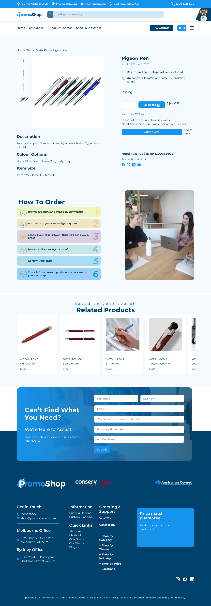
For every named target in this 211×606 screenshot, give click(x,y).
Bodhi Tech (110, 597)
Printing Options (80, 513)
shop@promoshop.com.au (38, 518)
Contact (164, 27)
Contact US (107, 524)
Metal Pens (43, 50)
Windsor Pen (28, 363)
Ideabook (75, 535)
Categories (36, 27)
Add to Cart (152, 131)
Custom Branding (81, 517)
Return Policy (177, 597)
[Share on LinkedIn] (134, 165)
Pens (30, 50)
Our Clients (76, 543)
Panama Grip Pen (160, 363)
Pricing (127, 92)
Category (105, 517)
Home (21, 27)
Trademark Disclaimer (131, 597)
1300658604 (29, 514)
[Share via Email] (139, 165)
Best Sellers (73, 359)
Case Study (76, 539)
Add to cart (188, 131)
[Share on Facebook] (123, 165)
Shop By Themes (61, 27)
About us (75, 531)
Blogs (73, 547)
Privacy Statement (157, 597)
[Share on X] (128, 165)
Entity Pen (113, 363)
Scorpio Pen (71, 363)
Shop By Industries (88, 27)
